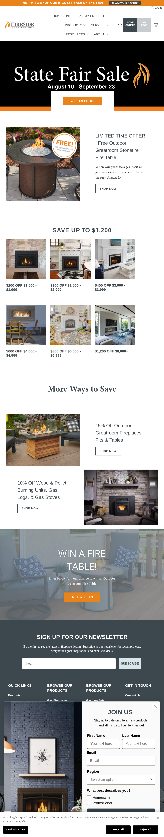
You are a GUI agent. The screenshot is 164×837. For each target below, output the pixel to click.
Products (14, 695)
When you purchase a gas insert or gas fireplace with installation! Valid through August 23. (119, 172)
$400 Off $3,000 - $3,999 (115, 266)
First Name (96, 736)
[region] (82, 824)
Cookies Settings (15, 829)
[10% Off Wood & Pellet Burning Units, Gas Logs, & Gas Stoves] (121, 497)
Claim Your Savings (125, 3)
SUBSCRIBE (130, 663)
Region (93, 772)
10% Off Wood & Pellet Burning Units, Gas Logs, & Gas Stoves (41, 490)
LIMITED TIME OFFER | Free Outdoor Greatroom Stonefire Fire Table (120, 146)
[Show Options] (151, 779)
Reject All (145, 829)
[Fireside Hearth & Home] (19, 25)
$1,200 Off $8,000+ (115, 332)
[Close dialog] (155, 706)
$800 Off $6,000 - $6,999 (70, 332)
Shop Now (108, 188)
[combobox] (119, 779)
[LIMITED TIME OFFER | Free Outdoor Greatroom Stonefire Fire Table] (43, 164)
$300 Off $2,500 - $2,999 (70, 266)
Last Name (131, 736)
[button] (92, 16)
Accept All (118, 829)
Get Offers (82, 101)
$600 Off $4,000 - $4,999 (26, 332)
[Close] (157, 818)
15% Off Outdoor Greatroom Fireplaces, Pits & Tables (119, 433)
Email (91, 753)
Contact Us (132, 695)
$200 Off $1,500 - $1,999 (26, 266)
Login (158, 7)
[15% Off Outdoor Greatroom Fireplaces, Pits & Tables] (43, 440)
